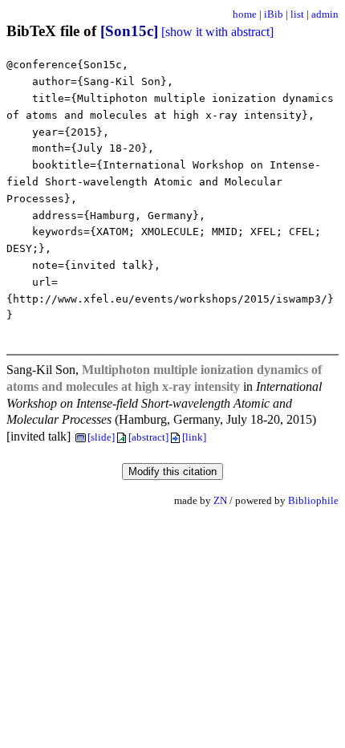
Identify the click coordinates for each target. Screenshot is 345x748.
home (245, 14)
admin (325, 14)
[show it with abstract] (217, 32)
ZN (220, 500)
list (297, 14)
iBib (273, 14)
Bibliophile (313, 500)
